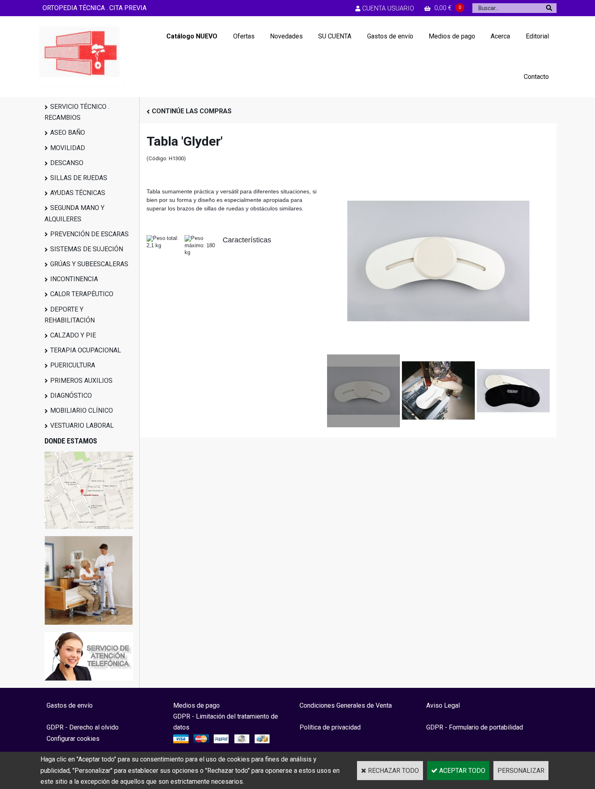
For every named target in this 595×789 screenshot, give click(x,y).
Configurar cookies (73, 738)
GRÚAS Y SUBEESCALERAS (89, 264)
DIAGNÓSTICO (71, 395)
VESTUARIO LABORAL (82, 425)
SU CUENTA (334, 36)
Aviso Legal (443, 705)
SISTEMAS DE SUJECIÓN (86, 249)
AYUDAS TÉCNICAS (77, 193)
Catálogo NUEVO (191, 36)
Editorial (537, 36)
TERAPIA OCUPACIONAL (85, 350)
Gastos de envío (390, 36)
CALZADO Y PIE (73, 335)
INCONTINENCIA (74, 279)
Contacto (536, 77)
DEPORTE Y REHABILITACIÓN (70, 314)
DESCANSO (66, 163)
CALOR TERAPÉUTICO (81, 294)
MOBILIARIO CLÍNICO (81, 410)
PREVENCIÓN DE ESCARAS (89, 234)
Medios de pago (452, 36)
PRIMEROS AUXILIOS (81, 380)
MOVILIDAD (67, 148)
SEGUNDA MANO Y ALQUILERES (74, 213)
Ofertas (244, 36)
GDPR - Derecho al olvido (83, 727)
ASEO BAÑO (67, 132)
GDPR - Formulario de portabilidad (474, 727)
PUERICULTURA (72, 365)
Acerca (500, 36)
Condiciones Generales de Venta (346, 705)
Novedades (286, 36)
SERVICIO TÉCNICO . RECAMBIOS (77, 112)
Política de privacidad (330, 727)
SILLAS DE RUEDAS (78, 178)
